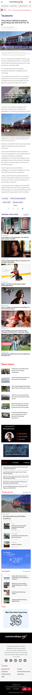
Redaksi (8, 688)
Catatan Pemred (22, 6)
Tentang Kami (5, 6)
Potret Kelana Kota (23, 671)
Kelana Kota (13, 6)
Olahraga (4, 671)
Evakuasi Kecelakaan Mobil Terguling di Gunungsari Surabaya (19, 527)
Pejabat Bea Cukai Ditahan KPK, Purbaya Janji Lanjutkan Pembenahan (20, 370)
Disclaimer (16, 688)
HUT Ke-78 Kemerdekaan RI (17, 198)
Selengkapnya (27, 492)
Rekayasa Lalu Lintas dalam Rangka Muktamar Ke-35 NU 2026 (19, 585)
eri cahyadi (5, 198)
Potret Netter (5, 674)
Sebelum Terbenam (17, 544)
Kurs (2, 676)
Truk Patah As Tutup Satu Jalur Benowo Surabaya (20, 536)
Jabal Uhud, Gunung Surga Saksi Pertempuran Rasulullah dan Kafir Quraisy (21, 396)
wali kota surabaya (18, 202)
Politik (19, 669)
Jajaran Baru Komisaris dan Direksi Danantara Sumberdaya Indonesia (20, 577)
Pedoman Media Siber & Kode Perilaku (16, 686)
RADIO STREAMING (23, 433)
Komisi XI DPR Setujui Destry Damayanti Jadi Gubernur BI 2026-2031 (15, 487)
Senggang (20, 674)
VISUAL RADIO (22, 439)
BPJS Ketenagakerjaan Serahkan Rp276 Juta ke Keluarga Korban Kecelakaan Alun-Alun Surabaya (20, 405)
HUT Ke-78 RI (6, 202)
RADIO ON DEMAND (23, 436)
